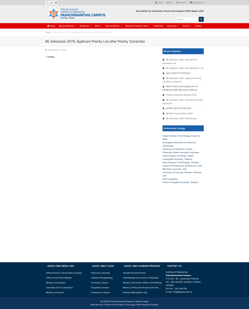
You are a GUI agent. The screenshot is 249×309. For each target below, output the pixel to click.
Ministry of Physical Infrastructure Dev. (141, 287)
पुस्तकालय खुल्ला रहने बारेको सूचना (178, 108)
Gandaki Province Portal (134, 273)
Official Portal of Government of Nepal (64, 273)
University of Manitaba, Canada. (178, 149)
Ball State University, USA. (175, 169)
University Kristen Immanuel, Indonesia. (181, 152)
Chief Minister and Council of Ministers (141, 278)
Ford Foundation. (170, 179)
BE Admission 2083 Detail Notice (181, 118)
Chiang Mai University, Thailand (177, 159)
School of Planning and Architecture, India (182, 165)
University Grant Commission (59, 287)
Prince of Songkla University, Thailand (180, 182)
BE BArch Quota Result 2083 (179, 113)
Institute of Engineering (102, 278)
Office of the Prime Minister (59, 278)
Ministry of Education (56, 282)
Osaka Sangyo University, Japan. (178, 155)
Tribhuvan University (100, 273)
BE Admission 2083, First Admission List (184, 68)
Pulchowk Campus (99, 282)
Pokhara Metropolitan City (135, 292)
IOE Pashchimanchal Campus (120, 301)
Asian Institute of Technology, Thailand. (181, 162)
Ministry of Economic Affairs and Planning (142, 282)
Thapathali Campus (100, 287)
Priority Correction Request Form (181, 95)
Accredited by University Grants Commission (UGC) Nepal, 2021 (170, 11)
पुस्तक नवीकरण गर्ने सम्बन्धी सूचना (178, 73)
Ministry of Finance (55, 292)
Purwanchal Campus (100, 292)
